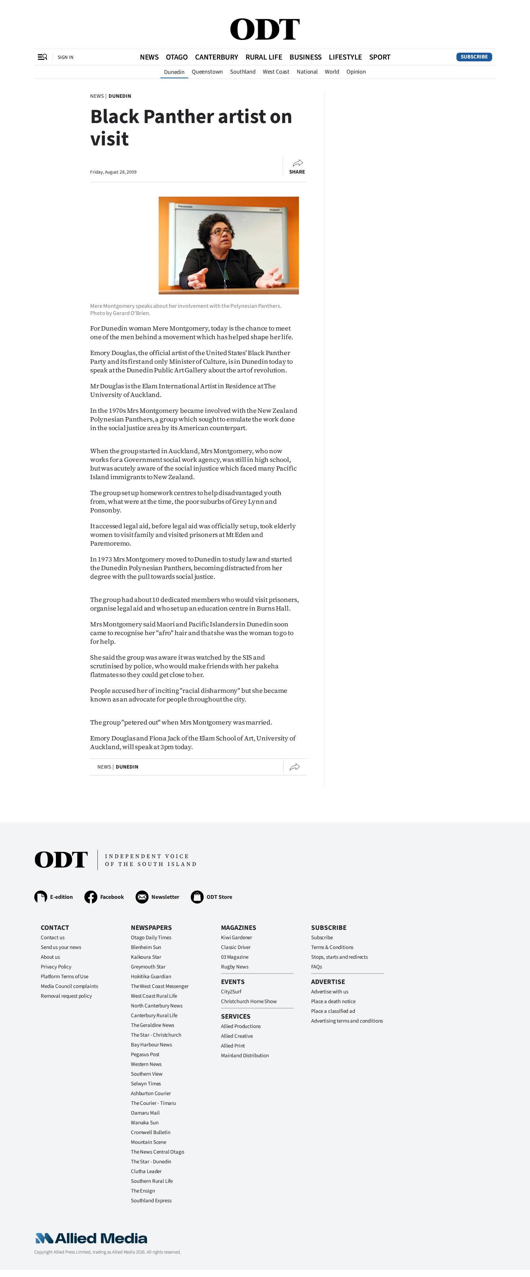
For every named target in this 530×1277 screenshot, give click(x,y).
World (332, 71)
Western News (146, 1064)
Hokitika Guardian (151, 976)
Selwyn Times (146, 1084)
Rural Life (264, 57)
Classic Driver (236, 947)
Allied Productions (241, 1026)
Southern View (147, 1074)
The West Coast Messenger (159, 986)
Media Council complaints (69, 986)
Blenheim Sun (146, 947)
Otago (177, 57)
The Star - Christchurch (156, 1035)
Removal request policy (66, 996)
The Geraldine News (152, 1025)
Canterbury (216, 57)
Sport (379, 57)
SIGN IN (66, 57)
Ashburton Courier (151, 1093)
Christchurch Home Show (249, 1001)
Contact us (53, 937)
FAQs (316, 967)
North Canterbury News (156, 1006)
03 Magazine (234, 957)
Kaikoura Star (146, 957)
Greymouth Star (148, 967)
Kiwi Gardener (236, 937)
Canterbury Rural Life (154, 1015)
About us (50, 957)
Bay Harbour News (151, 1045)
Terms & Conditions (332, 947)
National (307, 71)
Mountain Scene (148, 1142)
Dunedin (174, 72)
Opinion (356, 71)
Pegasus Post (145, 1054)
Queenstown (207, 71)
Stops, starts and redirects (339, 957)
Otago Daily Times (151, 937)
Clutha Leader (146, 1171)
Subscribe (474, 57)
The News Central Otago (157, 1152)
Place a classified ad (333, 1011)
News (149, 57)
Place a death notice (333, 1001)
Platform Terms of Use (64, 976)
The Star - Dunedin (151, 1162)
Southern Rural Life (152, 1181)
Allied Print (233, 1046)
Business (306, 57)
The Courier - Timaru (153, 1103)
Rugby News (234, 967)
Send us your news (61, 947)
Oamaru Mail (145, 1113)
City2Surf (231, 992)
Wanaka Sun (145, 1123)
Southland (243, 71)
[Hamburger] (42, 57)
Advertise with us (329, 992)
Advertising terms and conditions (347, 1021)
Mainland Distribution (245, 1055)
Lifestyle (345, 57)
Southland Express (151, 1200)
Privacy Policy (56, 967)
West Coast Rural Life (154, 996)
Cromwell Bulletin (150, 1132)
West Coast (276, 71)
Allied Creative (237, 1036)
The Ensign (143, 1191)
